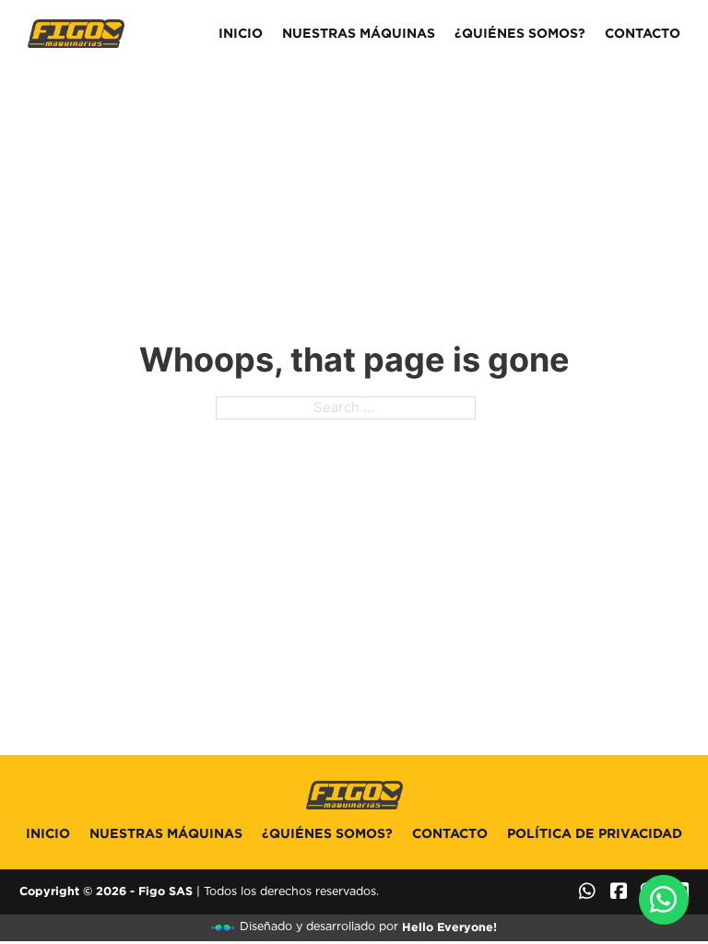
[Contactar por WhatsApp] (587, 892)
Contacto (642, 33)
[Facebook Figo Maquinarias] (618, 892)
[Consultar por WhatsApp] (664, 900)
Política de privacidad (594, 833)
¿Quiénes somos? (519, 33)
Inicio (240, 33)
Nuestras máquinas (358, 33)
